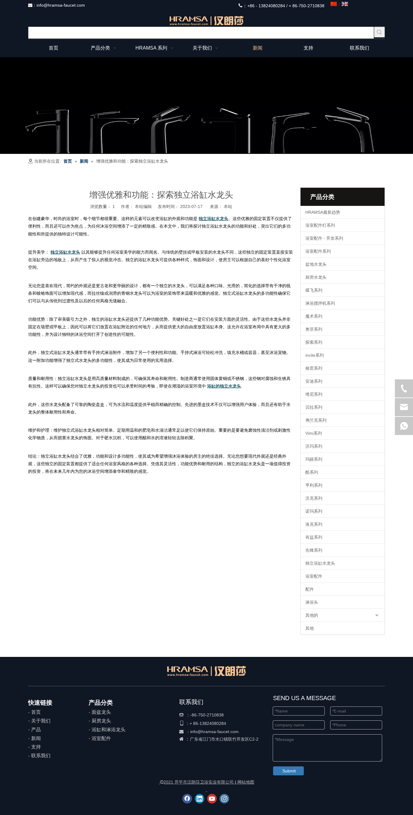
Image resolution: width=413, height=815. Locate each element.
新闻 (36, 738)
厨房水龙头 (316, 277)
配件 (309, 589)
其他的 (311, 615)
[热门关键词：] (379, 32)
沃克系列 (313, 498)
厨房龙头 (101, 720)
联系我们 (40, 755)
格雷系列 (313, 368)
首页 (36, 712)
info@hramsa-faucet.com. (215, 731)
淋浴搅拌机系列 (320, 303)
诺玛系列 (313, 511)
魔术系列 (313, 316)
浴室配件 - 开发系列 (324, 238)
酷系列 (311, 472)
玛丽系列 (313, 459)
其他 (309, 628)
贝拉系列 (313, 407)
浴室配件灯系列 (320, 225)
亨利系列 (313, 485)
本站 (228, 206)
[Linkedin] (199, 799)
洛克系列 (313, 524)
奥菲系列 (313, 329)
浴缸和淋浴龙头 (108, 729)
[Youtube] (212, 799)
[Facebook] (187, 799)
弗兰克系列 (316, 420)
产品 (36, 729)
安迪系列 (313, 381)
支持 (36, 746)
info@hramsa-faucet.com (61, 5)
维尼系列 (313, 394)
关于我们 (40, 720)
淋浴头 (311, 602)
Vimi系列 (313, 433)
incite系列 (314, 355)
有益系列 (313, 537)
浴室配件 (313, 576)
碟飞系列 (313, 290)
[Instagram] (224, 799)
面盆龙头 (101, 712)
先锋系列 (313, 550)
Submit (289, 770)
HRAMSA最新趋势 (322, 212)
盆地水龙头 (316, 264)
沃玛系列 (313, 446)
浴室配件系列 (318, 251)
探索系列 (313, 342)
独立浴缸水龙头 (320, 563)
